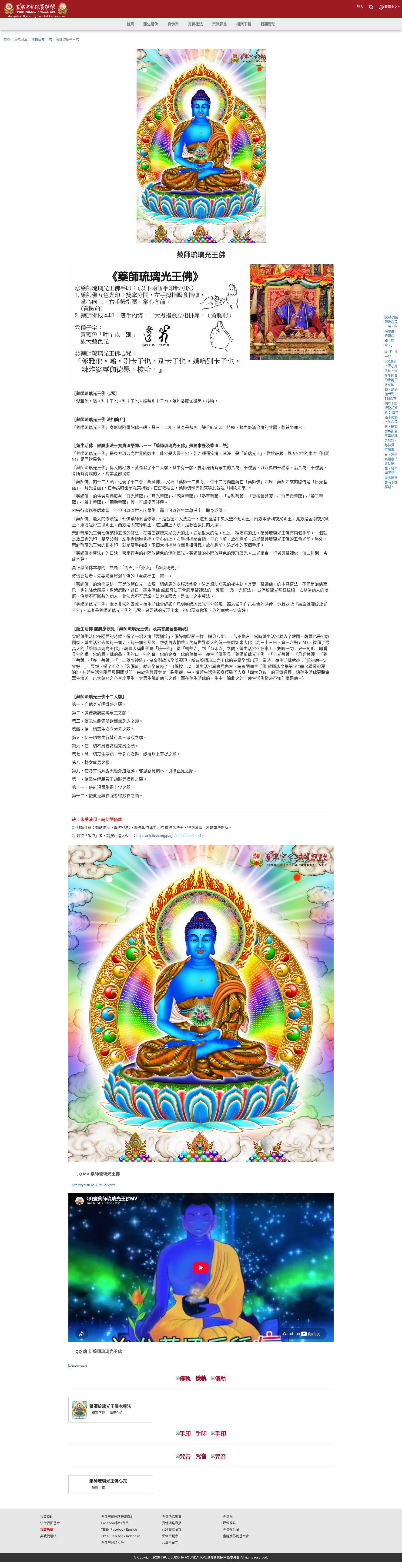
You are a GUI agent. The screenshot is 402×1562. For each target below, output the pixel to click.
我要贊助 (46, 1516)
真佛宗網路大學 (112, 1542)
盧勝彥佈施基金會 (236, 1536)
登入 (360, 7)
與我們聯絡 (48, 1536)
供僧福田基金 (50, 1523)
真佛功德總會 (171, 1516)
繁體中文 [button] (390, 7)
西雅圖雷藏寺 (171, 1529)
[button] (151, 24)
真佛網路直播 (171, 1523)
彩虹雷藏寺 (170, 1536)
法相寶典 (37, 39)
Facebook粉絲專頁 (115, 1523)
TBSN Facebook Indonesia (121, 1536)
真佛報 (228, 1516)
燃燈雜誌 (229, 1523)
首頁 (6, 39)
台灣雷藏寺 (170, 1542)
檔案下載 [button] (98, 1413)
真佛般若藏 (231, 1529)
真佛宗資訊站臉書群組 (117, 1516)
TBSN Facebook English (119, 1529)
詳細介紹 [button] (116, 1413)
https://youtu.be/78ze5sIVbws (93, 1185)
